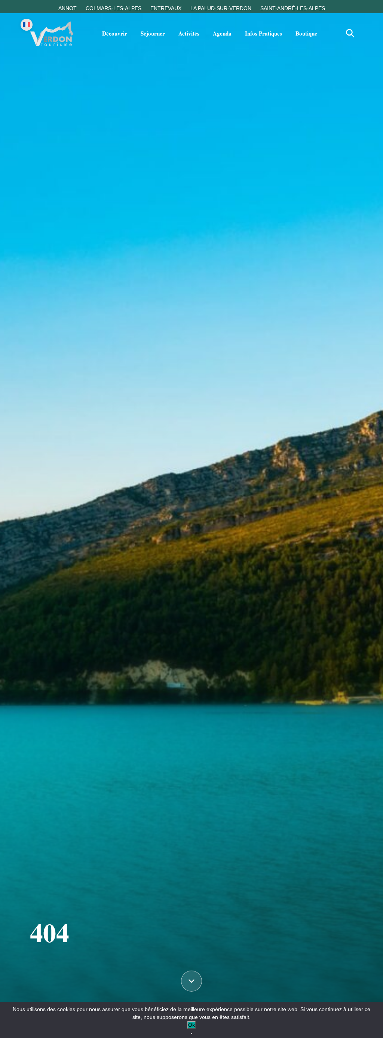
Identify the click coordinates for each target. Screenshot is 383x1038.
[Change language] (27, 25)
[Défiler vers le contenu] (191, 980)
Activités (188, 33)
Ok (191, 1025)
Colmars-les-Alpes (113, 8)
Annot (67, 8)
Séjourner (153, 33)
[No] (191, 1033)
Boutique (306, 33)
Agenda (222, 33)
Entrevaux (165, 8)
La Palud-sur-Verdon (220, 8)
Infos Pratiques (263, 33)
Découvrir (114, 33)
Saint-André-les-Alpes (292, 8)
